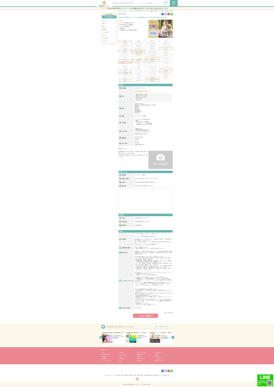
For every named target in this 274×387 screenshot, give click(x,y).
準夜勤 (156, 354)
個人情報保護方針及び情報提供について (153, 375)
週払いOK (139, 360)
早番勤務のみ (104, 356)
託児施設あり (122, 352)
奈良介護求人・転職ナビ (122, 10)
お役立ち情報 (124, 375)
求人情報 (131, 10)
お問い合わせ (166, 375)
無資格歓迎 (121, 358)
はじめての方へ (108, 375)
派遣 (120, 360)
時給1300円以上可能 (159, 352)
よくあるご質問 (116, 375)
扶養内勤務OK (140, 354)
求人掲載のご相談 (132, 375)
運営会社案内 (140, 375)
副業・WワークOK (141, 358)
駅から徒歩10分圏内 (105, 354)
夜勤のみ (139, 356)
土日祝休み (157, 356)
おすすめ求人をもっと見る (162, 326)
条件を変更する (109, 17)
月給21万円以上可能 (141, 352)
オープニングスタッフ (106, 360)
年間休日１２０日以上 (159, 360)
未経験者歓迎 (104, 358)
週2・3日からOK (122, 354)
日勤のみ (121, 356)
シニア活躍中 (157, 358)
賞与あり (103, 352)
